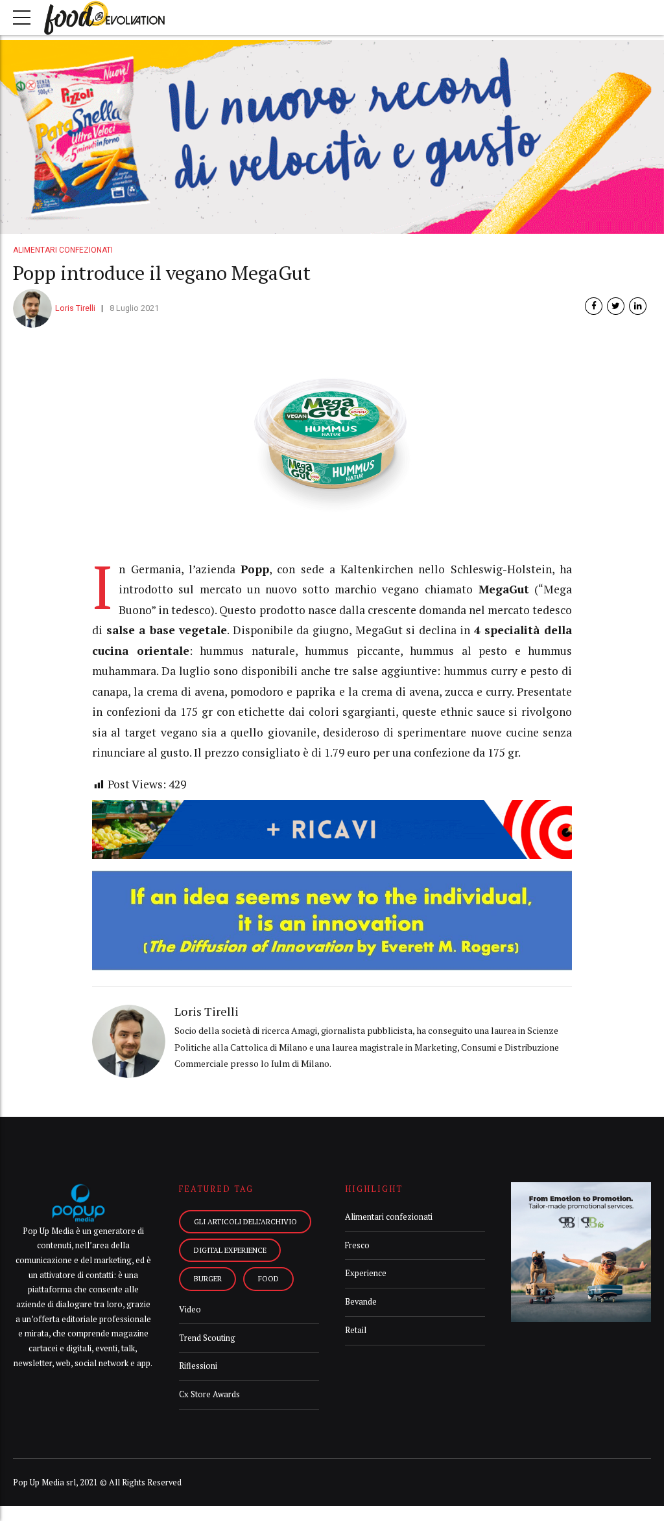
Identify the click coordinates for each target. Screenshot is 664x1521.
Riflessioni (198, 1365)
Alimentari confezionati (63, 250)
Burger (208, 1278)
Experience (365, 1273)
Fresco (357, 1245)
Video (190, 1309)
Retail (355, 1330)
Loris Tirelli (75, 308)
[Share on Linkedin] (637, 306)
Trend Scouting (207, 1338)
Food (268, 1278)
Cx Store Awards (209, 1394)
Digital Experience (230, 1250)
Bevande (361, 1301)
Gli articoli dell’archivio (245, 1221)
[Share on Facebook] (593, 306)
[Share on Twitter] (615, 306)
